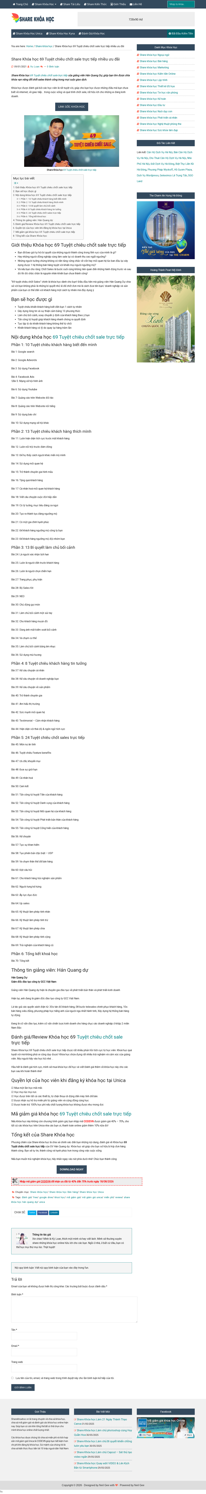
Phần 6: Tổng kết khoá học (33, 216)
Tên (14, 1329)
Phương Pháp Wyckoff (160, 169)
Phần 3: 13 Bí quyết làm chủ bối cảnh (38, 205)
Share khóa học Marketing (154, 67)
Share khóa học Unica (92, 1192)
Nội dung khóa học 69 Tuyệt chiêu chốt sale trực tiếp (43, 195)
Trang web (17, 1362)
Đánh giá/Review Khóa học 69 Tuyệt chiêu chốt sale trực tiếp (47, 224)
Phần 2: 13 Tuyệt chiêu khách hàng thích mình (42, 202)
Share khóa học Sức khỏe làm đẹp (158, 130)
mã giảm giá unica (92, 1197)
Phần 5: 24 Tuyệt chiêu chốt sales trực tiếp (41, 213)
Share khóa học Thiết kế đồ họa (157, 86)
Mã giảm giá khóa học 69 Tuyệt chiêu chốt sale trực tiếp (45, 232)
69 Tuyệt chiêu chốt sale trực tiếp (48, 75)
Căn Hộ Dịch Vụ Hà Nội (160, 152)
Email (15, 1345)
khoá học (60, 1197)
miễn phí (108, 1197)
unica (42, 1202)
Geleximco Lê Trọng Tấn (173, 175)
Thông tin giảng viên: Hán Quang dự (34, 220)
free (35, 1197)
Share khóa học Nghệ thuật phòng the (160, 123)
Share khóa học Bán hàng (63, 1192)
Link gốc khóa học (71, 106)
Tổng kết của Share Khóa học (31, 235)
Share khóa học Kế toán (152, 98)
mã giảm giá (73, 1197)
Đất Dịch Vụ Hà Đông (162, 163)
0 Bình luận (53, 66)
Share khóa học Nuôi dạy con (155, 111)
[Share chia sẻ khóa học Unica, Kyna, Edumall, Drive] (33, 20)
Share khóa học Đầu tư (152, 105)
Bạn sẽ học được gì (25, 191)
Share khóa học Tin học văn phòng (158, 92)
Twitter (32, 1213)
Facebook (42, 1213)
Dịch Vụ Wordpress (148, 175)
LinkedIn (54, 1213)
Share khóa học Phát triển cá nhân (158, 117)
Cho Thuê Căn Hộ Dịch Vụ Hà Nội (167, 158)
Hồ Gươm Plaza (183, 169)
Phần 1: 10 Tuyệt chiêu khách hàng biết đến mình (43, 199)
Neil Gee (104, 1485)
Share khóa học (38, 1192)
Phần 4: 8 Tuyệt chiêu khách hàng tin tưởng (41, 209)
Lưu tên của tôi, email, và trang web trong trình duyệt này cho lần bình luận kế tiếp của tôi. (65, 1378)
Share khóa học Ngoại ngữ (154, 54)
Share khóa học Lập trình (153, 80)
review (118, 1197)
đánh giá (26, 1197)
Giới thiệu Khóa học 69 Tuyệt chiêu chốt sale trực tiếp (43, 187)
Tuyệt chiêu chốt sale (100, 1037)
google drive (46, 1197)
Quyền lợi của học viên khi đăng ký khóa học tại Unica (43, 228)
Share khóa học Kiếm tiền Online (157, 73)
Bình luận (17, 1294)
